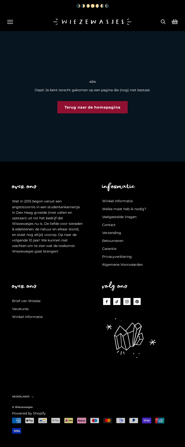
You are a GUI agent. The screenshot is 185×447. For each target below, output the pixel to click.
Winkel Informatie (117, 201)
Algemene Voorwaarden (122, 264)
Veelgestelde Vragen (119, 217)
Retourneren (112, 241)
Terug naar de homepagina (92, 107)
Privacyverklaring (117, 256)
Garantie (109, 248)
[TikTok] (117, 301)
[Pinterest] (137, 301)
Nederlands (20, 396)
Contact (109, 225)
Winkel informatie (27, 317)
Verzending (111, 233)
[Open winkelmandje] (175, 21)
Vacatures (20, 309)
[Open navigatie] (10, 21)
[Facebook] (106, 301)
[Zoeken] (163, 21)
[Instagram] (127, 301)
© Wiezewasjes (22, 407)
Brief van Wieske (26, 301)
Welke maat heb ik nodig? (124, 209)
